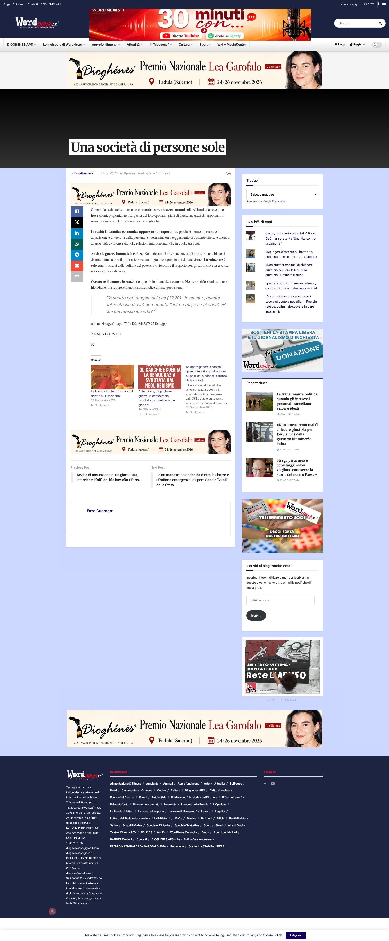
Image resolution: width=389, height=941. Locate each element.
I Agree (295, 935)
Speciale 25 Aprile (158, 825)
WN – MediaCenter (231, 44)
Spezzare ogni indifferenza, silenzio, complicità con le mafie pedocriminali (291, 286)
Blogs (6, 4)
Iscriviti (256, 615)
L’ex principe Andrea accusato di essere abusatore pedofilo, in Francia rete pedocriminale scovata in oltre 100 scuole (291, 304)
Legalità (220, 811)
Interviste (170, 804)
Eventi (143, 797)
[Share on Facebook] (77, 211)
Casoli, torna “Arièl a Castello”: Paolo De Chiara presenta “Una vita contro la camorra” (290, 238)
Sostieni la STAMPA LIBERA (206, 846)
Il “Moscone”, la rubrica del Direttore (194, 797)
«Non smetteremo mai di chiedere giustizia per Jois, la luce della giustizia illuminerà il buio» (288, 270)
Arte (207, 783)
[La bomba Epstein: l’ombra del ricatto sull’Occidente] (112, 377)
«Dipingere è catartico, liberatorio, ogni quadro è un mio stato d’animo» (291, 254)
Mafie (178, 818)
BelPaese (236, 783)
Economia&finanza (122, 797)
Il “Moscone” (159, 44)
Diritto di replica (220, 790)
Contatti (33, 4)
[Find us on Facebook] (378, 4)
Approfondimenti (104, 44)
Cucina (161, 790)
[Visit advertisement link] (200, 23)
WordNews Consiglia (183, 832)
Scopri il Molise (132, 825)
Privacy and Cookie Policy (264, 935)
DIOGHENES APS (51, 4)
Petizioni (206, 818)
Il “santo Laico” (232, 797)
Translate (278, 201)
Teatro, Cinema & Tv (123, 832)
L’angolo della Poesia (194, 804)
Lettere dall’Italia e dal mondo (129, 818)
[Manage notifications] (52, 911)
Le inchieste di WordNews (62, 44)
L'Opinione (128, 173)
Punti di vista (237, 818)
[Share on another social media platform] (77, 276)
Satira (114, 825)
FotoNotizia (159, 797)
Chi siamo (19, 4)
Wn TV (161, 832)
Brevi (113, 790)
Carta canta (129, 790)
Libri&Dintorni (161, 818)
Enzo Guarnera (83, 173)
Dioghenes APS (195, 790)
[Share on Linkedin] (77, 233)
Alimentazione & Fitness (125, 783)
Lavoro (205, 811)
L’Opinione (219, 804)
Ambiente (152, 783)
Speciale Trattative (187, 825)
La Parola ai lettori (121, 811)
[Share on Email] (77, 266)
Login (341, 44)
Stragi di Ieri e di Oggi (229, 825)
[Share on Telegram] (77, 255)
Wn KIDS (146, 832)
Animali (168, 783)
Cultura (184, 44)
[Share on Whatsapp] (77, 244)
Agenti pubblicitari (225, 832)
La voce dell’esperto (151, 811)
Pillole (220, 818)
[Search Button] (381, 23)
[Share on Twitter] (77, 222)
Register (359, 44)
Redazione (177, 846)
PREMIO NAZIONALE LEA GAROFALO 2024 (138, 846)
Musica (191, 818)
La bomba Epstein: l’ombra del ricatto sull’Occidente (112, 393)
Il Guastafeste (119, 804)
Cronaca (146, 790)
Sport (204, 44)
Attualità (133, 44)
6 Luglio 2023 (109, 173)
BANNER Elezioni (121, 839)
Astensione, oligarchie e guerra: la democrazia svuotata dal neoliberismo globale (156, 398)
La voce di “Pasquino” (183, 811)
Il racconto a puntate (146, 804)
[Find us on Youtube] (384, 4)
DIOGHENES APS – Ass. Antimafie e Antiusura (182, 839)
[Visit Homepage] (31, 23)
